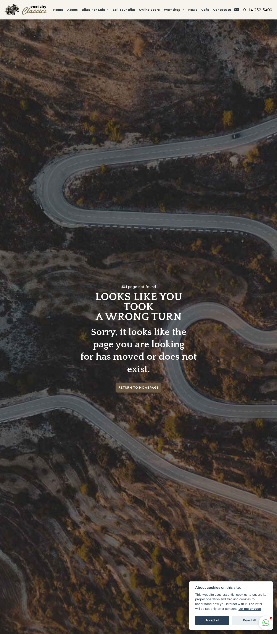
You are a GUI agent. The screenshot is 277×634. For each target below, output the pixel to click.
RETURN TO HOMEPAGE (138, 387)
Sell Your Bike (124, 10)
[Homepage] (25, 9)
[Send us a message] (238, 9)
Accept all (212, 620)
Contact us (222, 10)
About (72, 10)
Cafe (205, 10)
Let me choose (249, 608)
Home (58, 10)
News (192, 10)
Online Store (149, 10)
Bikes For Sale (94, 10)
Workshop (173, 10)
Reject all (249, 620)
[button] (266, 623)
